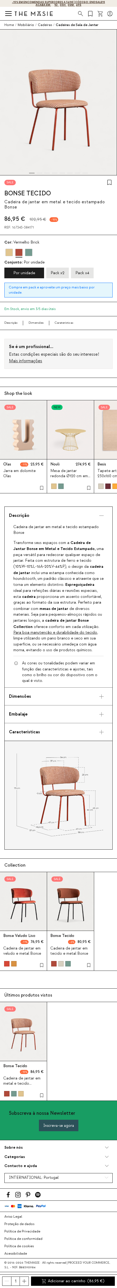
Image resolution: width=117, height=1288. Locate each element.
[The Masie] (34, 13)
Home (9, 25)
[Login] (110, 14)
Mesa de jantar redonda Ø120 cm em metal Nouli (69, 476)
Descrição (10, 323)
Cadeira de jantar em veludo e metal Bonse (22, 951)
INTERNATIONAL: (34, 1177)
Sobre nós (13, 1147)
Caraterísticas (64, 323)
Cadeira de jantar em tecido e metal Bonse (69, 951)
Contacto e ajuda (20, 1165)
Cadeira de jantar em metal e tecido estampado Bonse (22, 1083)
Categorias (14, 1156)
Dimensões (36, 323)
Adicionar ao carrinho (76, 1281)
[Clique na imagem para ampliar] (58, 795)
